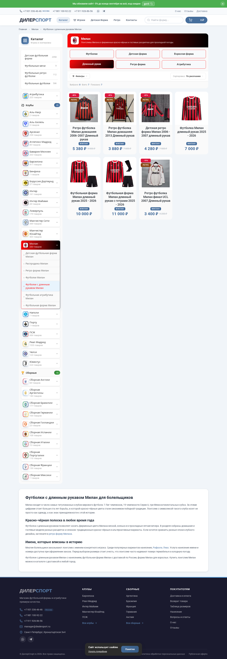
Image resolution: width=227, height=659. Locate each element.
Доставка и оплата (180, 596)
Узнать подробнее (97, 651)
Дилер (35, 20)
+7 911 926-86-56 (83, 11)
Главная (23, 29)
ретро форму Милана (60, 534)
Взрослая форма (184, 53)
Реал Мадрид (89, 601)
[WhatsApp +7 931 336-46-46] (98, 11)
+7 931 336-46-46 (36, 11)
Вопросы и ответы (180, 617)
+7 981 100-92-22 (62, 11)
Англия (130, 617)
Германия (131, 611)
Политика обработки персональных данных (162, 654)
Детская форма (138, 53)
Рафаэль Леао (161, 547)
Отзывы (188, 11)
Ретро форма (137, 64)
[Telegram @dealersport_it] (104, 11)
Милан (35, 29)
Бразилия (131, 601)
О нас (178, 11)
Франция (131, 606)
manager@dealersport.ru (37, 626)
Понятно (130, 649)
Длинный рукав (91, 64)
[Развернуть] (57, 95)
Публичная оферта (198, 654)
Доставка (202, 11)
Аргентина (132, 596)
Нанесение (176, 611)
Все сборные (133, 623)
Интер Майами (90, 606)
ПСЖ (85, 617)
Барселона (88, 596)
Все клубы (88, 623)
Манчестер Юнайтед (93, 611)
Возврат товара (179, 601)
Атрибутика (184, 64)
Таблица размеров (180, 606)
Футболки (92, 53)
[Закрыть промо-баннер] (222, 3)
